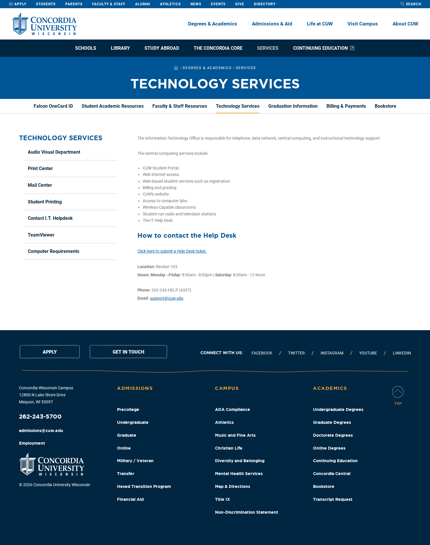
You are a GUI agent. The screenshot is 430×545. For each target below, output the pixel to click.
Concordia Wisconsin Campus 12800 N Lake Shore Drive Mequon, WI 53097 (46, 394)
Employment (32, 443)
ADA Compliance (232, 409)
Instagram (332, 353)
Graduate (126, 435)
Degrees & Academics (212, 24)
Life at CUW (320, 24)
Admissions (135, 388)
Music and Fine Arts (235, 435)
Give (239, 4)
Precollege (128, 409)
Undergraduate (133, 422)
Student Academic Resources (113, 106)
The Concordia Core (218, 48)
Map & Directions (232, 486)
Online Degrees (329, 448)
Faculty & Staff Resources (179, 106)
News (195, 4)
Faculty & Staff (108, 4)
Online (124, 448)
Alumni (142, 4)
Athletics (170, 4)
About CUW (405, 24)
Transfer (125, 473)
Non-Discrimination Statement (246, 512)
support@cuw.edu (166, 298)
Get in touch (128, 352)
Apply (19, 4)
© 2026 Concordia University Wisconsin (54, 484)
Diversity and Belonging (239, 460)
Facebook (262, 353)
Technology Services (237, 106)
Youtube (368, 353)
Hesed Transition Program (144, 486)
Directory (265, 4)
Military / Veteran (135, 460)
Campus (227, 388)
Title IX (222, 499)
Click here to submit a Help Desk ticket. (172, 251)
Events (218, 4)
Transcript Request (332, 499)
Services (267, 48)
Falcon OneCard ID (53, 106)
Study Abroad (162, 48)
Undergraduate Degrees (338, 409)
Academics (330, 388)
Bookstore (385, 106)
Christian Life (228, 448)
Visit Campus (363, 24)
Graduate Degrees (332, 422)
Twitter (296, 353)
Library (120, 48)
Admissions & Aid (272, 24)
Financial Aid (130, 499)
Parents (73, 4)
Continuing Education (320, 48)
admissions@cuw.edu (41, 430)
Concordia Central (331, 473)
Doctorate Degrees (333, 435)
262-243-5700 (40, 416)
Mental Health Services (239, 473)
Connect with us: (221, 352)
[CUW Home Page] (44, 24)
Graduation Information (293, 106)
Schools (85, 48)
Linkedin (402, 353)
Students (46, 4)
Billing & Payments (346, 106)
